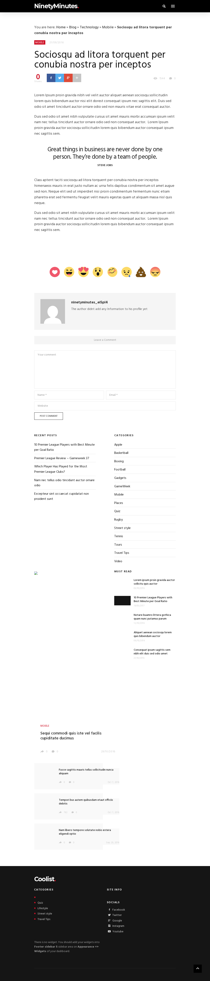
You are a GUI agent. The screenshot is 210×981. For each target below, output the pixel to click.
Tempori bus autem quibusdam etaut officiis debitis (86, 802)
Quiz (117, 511)
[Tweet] (59, 77)
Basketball (121, 453)
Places (118, 503)
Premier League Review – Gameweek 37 (61, 458)
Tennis (118, 536)
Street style (122, 528)
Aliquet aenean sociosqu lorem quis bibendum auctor (153, 634)
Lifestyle (43, 908)
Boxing (119, 461)
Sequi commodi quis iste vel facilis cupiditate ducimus (71, 736)
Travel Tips (121, 553)
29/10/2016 (108, 751)
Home (61, 27)
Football (120, 469)
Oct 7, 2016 (113, 782)
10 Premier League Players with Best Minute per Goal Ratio (64, 447)
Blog (72, 27)
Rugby (118, 519)
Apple (118, 444)
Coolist (45, 879)
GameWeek (122, 486)
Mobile (108, 27)
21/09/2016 (56, 42)
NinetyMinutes (56, 6)
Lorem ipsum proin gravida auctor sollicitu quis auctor (154, 582)
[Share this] (51, 77)
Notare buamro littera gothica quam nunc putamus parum (152, 617)
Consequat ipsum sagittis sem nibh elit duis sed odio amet (152, 652)
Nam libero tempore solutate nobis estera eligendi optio (85, 832)
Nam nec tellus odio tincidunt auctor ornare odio (64, 483)
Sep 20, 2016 (112, 842)
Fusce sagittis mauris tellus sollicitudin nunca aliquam (86, 772)
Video (118, 561)
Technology (89, 27)
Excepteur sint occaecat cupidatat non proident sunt (61, 496)
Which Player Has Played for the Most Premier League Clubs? (60, 469)
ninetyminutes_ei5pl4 (89, 302)
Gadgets (120, 478)
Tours (118, 544)
